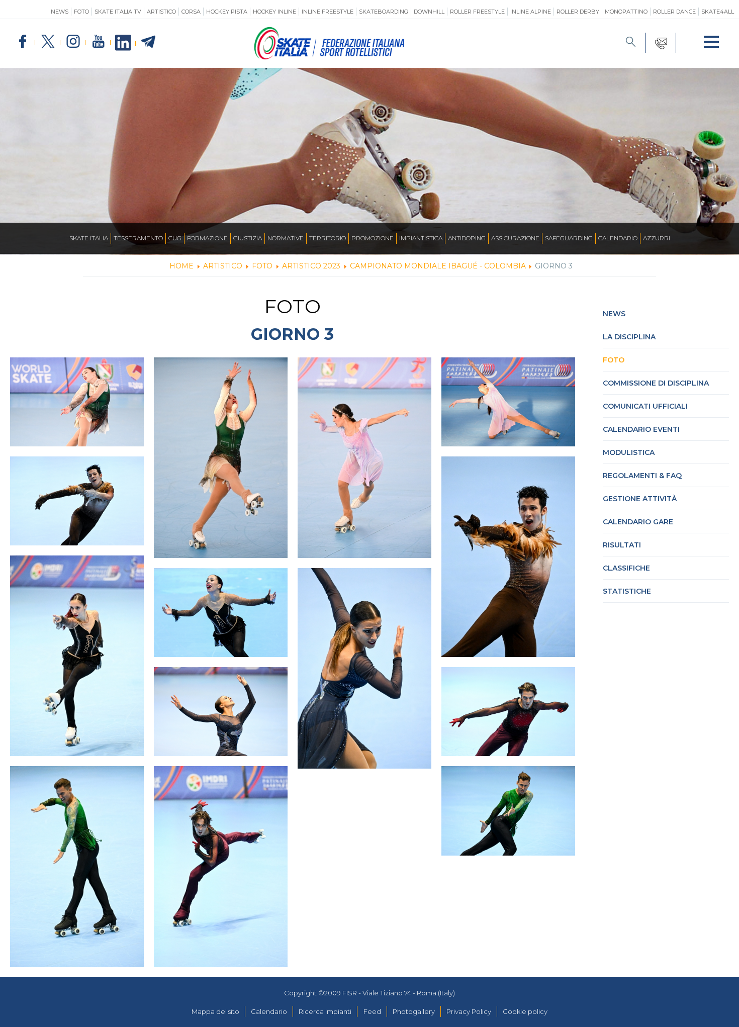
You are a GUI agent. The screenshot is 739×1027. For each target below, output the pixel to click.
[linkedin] (123, 43)
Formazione (207, 238)
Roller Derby (578, 11)
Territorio (327, 238)
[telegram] (148, 42)
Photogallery (414, 1011)
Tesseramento (138, 238)
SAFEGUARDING (569, 238)
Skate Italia (88, 238)
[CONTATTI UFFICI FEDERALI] (661, 43)
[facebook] (22, 42)
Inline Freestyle (327, 11)
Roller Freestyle (477, 11)
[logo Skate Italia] (329, 57)
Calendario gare (638, 521)
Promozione (372, 238)
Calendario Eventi (641, 429)
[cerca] (631, 43)
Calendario (617, 238)
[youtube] (98, 42)
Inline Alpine (530, 11)
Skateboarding (383, 11)
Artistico (161, 11)
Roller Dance (674, 11)
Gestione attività (640, 498)
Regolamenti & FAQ (642, 475)
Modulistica (629, 452)
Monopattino (626, 11)
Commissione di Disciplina (656, 383)
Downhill (429, 11)
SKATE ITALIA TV (118, 11)
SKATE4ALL (717, 11)
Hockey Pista (226, 11)
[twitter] (47, 42)
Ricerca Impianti (325, 1011)
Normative (285, 238)
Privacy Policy (468, 1011)
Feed (372, 1011)
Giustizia (247, 238)
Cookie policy (525, 1011)
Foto (81, 11)
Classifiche (626, 568)
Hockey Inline (274, 11)
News (59, 11)
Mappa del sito (215, 1011)
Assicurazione (515, 238)
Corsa (191, 11)
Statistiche (627, 591)
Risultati (622, 544)
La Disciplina (629, 336)
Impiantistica (420, 238)
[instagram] (72, 42)
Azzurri (656, 238)
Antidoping (467, 238)
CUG (174, 238)
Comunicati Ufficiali (645, 406)
